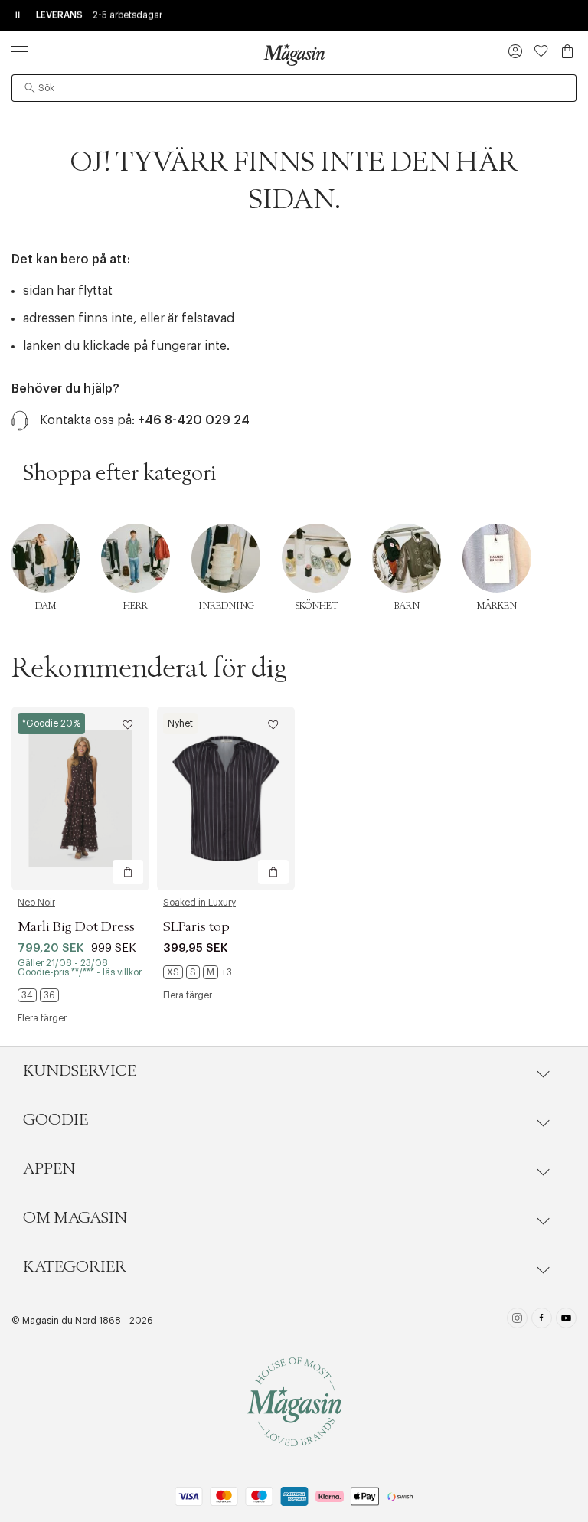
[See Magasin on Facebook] (541, 1320)
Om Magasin (75, 1218)
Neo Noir (36, 902)
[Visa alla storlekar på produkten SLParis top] (197, 972)
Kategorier (74, 1267)
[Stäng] (535, 838)
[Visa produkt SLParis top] (226, 798)
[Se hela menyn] (19, 51)
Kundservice (79, 1071)
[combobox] (294, 88)
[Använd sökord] (30, 88)
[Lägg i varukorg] (128, 872)
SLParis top (196, 927)
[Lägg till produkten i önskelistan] (128, 725)
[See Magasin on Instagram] (517, 1320)
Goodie (55, 1120)
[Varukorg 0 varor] (567, 51)
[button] (515, 52)
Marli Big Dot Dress (76, 927)
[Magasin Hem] (294, 54)
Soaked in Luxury (199, 902)
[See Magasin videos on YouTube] (566, 1320)
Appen (49, 1169)
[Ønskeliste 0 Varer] (541, 51)
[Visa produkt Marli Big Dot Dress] (80, 798)
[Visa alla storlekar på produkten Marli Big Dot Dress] (38, 995)
